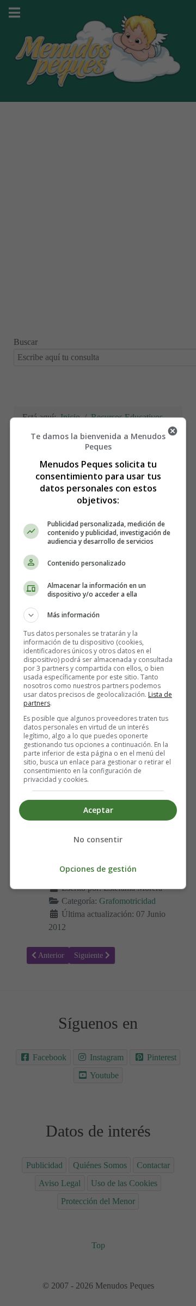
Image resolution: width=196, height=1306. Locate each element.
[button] (98, 615)
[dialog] (98, 653)
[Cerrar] (172, 431)
